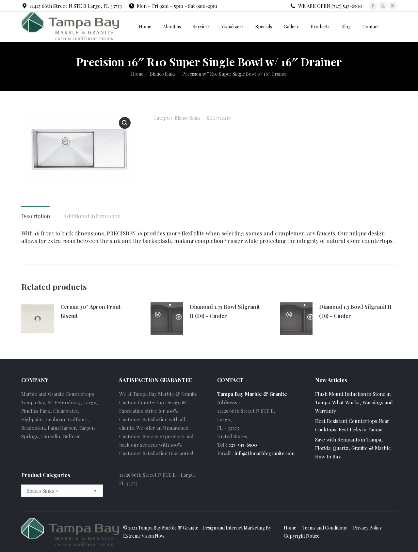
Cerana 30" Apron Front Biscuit (90, 311)
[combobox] (62, 491)
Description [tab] (35, 215)
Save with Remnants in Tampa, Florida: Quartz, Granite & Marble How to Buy (353, 448)
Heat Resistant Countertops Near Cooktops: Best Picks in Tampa (352, 425)
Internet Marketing (245, 528)
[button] (125, 123)
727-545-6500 (243, 444)
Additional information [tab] (92, 215)
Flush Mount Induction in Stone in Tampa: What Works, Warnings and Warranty (354, 402)
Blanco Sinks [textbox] (42, 490)
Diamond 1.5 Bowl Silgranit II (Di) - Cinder (355, 311)
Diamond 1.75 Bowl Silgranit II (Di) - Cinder (225, 311)
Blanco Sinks (188, 118)
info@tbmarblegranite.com (265, 453)
